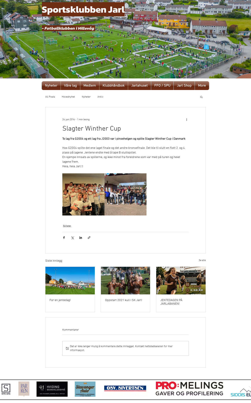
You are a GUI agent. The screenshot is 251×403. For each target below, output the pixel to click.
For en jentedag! (60, 300)
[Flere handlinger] (187, 119)
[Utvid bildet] (83, 194)
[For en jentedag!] (70, 280)
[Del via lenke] (89, 237)
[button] (206, 45)
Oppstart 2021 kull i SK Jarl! (123, 300)
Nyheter (86, 96)
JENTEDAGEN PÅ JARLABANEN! (171, 302)
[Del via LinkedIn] (80, 237)
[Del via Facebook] (64, 237)
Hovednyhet (68, 96)
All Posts (50, 96)
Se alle (202, 260)
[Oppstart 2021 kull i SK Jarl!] (125, 280)
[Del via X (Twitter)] (72, 237)
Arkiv (100, 96)
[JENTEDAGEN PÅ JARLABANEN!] (181, 280)
